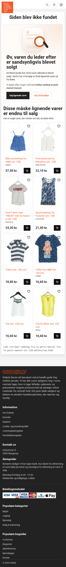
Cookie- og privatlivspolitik (15, 426)
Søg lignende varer (18, 95)
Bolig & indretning (11, 525)
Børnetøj (7, 520)
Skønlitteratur (9, 548)
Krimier (6, 557)
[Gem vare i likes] (29, 126)
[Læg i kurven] (27, 170)
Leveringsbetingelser (13, 431)
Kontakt (7, 417)
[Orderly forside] (7, 7)
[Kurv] (54, 5)
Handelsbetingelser (12, 435)
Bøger (5, 511)
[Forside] (15, 372)
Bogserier (7, 544)
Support (7, 421)
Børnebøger (8, 553)
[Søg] (47, 5)
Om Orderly (8, 412)
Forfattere (8, 539)
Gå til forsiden (41, 95)
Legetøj (6, 516)
